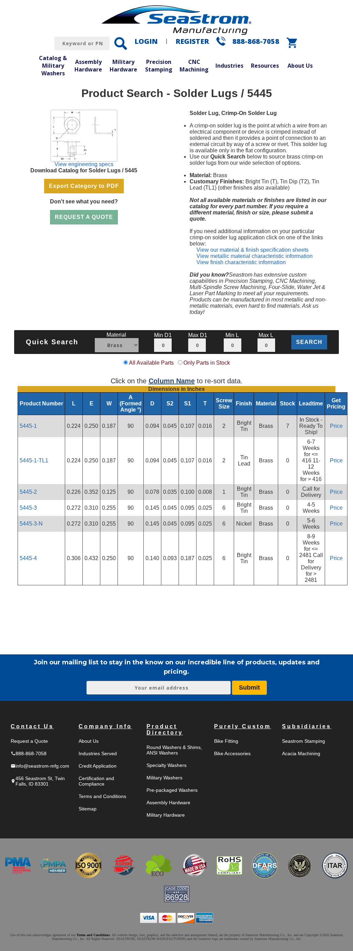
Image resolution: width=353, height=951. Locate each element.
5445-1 (28, 426)
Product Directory (165, 729)
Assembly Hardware (88, 65)
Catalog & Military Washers (53, 65)
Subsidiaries (306, 726)
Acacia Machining (301, 753)
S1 (187, 403)
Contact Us (32, 726)
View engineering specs (83, 164)
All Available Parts (151, 363)
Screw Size (224, 403)
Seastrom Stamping (303, 741)
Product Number (41, 403)
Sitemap (88, 808)
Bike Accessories (232, 753)
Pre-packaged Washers (172, 790)
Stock (287, 403)
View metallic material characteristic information (254, 256)
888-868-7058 (255, 41)
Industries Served (98, 753)
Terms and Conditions (102, 796)
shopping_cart (292, 43)
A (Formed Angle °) (131, 403)
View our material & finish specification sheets (252, 250)
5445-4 (28, 558)
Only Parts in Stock (206, 363)
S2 (170, 403)
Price (336, 426)
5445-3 (28, 508)
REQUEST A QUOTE (84, 217)
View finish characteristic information (241, 262)
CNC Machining (194, 65)
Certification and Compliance (96, 781)
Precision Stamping (158, 65)
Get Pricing (336, 403)
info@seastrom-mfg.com (40, 766)
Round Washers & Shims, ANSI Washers (174, 750)
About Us (300, 65)
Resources (265, 65)
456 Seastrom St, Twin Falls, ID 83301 (38, 781)
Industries (229, 65)
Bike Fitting (226, 741)
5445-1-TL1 (34, 460)
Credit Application (98, 766)
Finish (244, 403)
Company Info (105, 726)
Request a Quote (29, 741)
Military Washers (164, 777)
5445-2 (28, 492)
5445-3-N (31, 524)
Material (266, 403)
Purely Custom (242, 726)
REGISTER (192, 41)
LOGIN (146, 41)
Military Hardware (123, 65)
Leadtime (311, 403)
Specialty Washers (166, 765)
